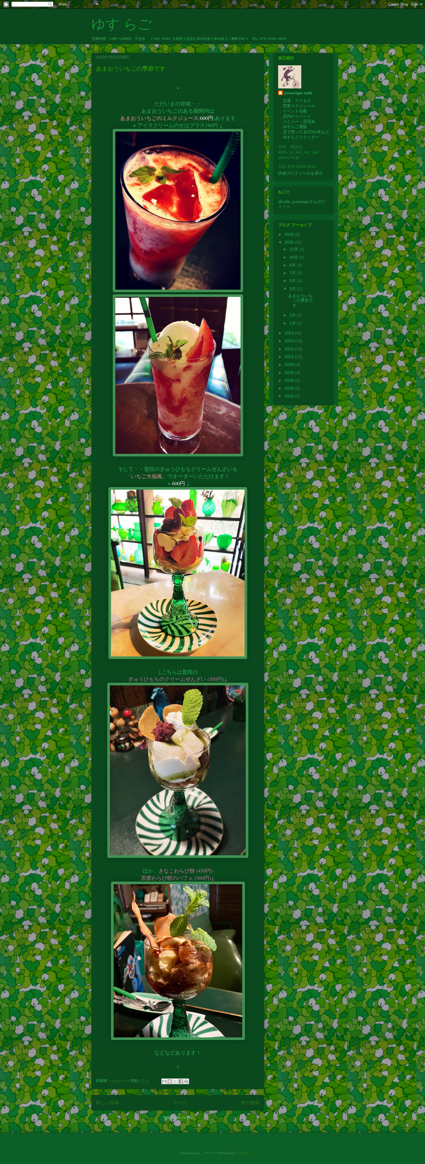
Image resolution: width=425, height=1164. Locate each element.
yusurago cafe (298, 92)
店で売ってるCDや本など (306, 131)
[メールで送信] (164, 1081)
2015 (289, 396)
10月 (294, 257)
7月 (293, 273)
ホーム (180, 1102)
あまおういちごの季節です (130, 68)
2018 (289, 380)
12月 (294, 249)
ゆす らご (121, 24)
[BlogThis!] (170, 1081)
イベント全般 (295, 111)
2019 (289, 372)
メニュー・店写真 (299, 121)
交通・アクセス (297, 100)
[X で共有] (175, 1081)
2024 (289, 333)
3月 (293, 288)
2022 (289, 349)
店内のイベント (297, 116)
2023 (289, 340)
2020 (289, 364)
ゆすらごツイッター (301, 137)
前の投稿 (250, 1102)
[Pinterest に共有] (186, 1081)
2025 (289, 242)
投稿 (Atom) (182, 1117)
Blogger (242, 1152)
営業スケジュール (299, 105)
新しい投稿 (107, 1102)
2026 (289, 234)
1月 (293, 323)
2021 (289, 356)
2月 (293, 315)
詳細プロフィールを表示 (300, 173)
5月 (293, 280)
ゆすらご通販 (295, 126)
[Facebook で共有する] (181, 1081)
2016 (289, 388)
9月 (293, 265)
